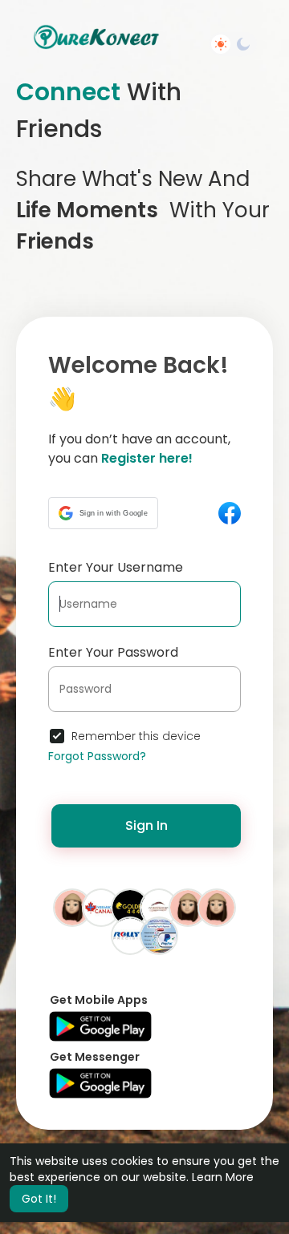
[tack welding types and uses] (130, 935)
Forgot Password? (97, 756)
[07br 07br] (188, 907)
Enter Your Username (115, 567)
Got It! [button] (39, 1199)
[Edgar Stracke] (101, 907)
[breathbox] (72, 907)
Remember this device (136, 736)
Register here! (147, 458)
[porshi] (216, 907)
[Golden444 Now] (130, 907)
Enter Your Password (113, 652)
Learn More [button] (223, 1177)
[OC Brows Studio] (159, 907)
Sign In (146, 825)
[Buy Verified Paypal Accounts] (159, 935)
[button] (103, 513)
